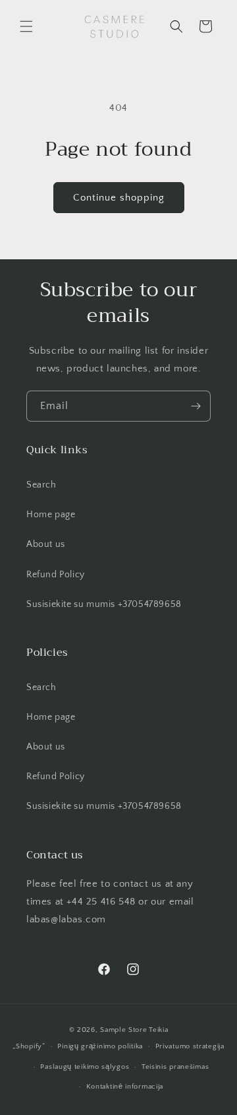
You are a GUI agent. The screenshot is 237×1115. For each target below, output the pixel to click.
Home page (50, 514)
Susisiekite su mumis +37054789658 (104, 604)
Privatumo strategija (189, 1046)
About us (45, 544)
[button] (26, 26)
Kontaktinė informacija (124, 1087)
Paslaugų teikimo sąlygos (84, 1067)
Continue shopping (119, 197)
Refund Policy (55, 574)
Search (41, 485)
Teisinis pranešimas (175, 1067)
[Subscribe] (195, 406)
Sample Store (123, 1030)
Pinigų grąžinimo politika (100, 1046)
